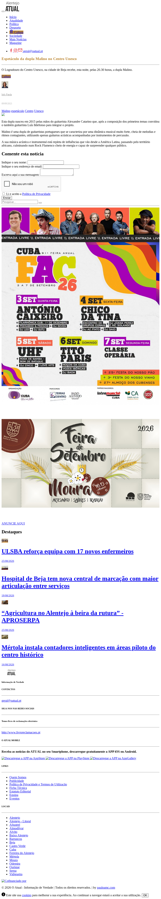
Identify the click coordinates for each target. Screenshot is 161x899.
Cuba (12, 849)
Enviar (6, 197)
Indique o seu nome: (14, 162)
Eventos (14, 798)
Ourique (14, 867)
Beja (12, 842)
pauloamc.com (106, 887)
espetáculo (17, 111)
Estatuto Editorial (20, 791)
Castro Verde (17, 846)
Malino (6, 111)
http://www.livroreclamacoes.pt (21, 732)
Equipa (13, 795)
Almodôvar (16, 828)
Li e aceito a (27, 194)
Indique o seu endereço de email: (22, 166)
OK (145, 895)
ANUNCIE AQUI (13, 523)
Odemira (14, 863)
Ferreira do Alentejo (21, 853)
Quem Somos (17, 777)
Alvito (13, 831)
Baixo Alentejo (18, 835)
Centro (29, 111)
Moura (13, 860)
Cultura (6, 76)
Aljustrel (14, 824)
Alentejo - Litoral (20, 821)
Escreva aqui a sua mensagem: (20, 174)
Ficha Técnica (18, 788)
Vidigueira (15, 874)
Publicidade (16, 780)
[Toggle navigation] (3, 11)
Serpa (12, 870)
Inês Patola (7, 94)
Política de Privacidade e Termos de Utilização (38, 784)
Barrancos (15, 839)
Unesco (39, 111)
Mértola (14, 856)
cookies (26, 895)
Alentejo (14, 817)
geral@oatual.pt (33, 51)
